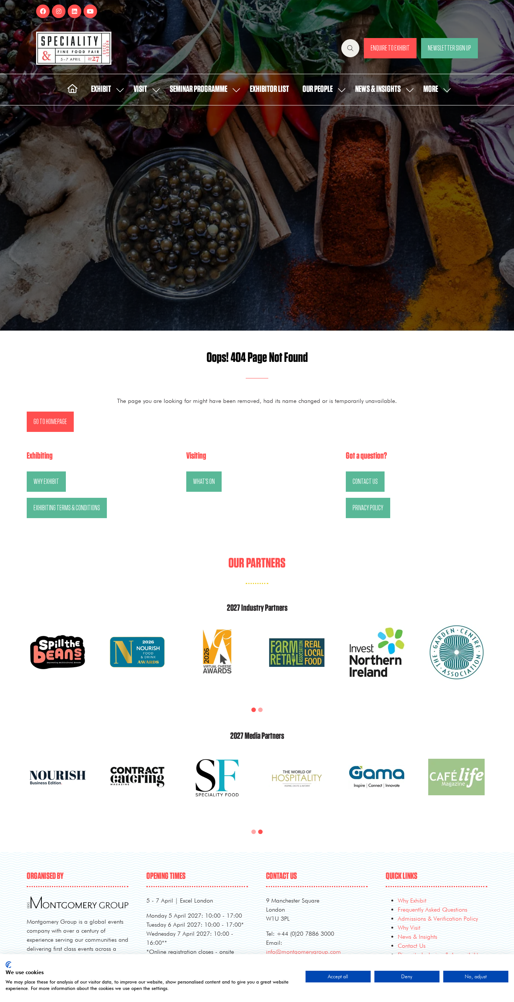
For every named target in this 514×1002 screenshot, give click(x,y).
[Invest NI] (377, 661)
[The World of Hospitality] (456, 786)
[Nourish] (217, 786)
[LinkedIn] (74, 11)
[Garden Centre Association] (456, 661)
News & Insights (378, 89)
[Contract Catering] (297, 786)
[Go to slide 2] (260, 710)
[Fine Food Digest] (57, 786)
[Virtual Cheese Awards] (217, 661)
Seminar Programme (198, 89)
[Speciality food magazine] (377, 786)
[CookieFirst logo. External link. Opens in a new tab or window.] (8, 964)
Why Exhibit (412, 900)
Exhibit (101, 89)
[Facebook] (43, 11)
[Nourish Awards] (137, 661)
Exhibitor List (269, 89)
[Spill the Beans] (57, 661)
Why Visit (409, 927)
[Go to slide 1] (253, 710)
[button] (350, 48)
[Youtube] (90, 11)
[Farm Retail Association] (297, 661)
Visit (140, 89)
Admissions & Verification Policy (438, 918)
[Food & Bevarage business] (137, 786)
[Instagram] (58, 11)
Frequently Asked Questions (432, 909)
